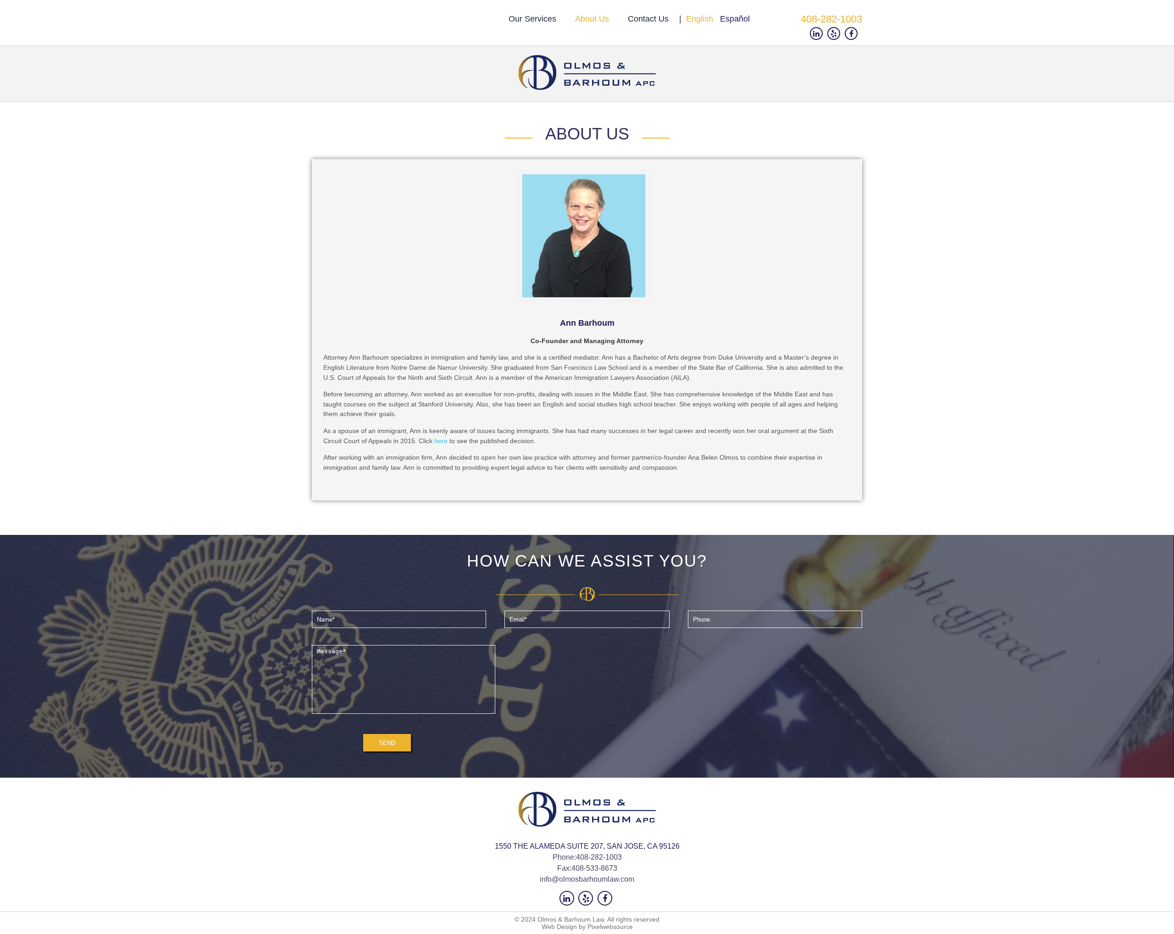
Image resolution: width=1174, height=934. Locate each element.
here (441, 441)
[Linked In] (818, 34)
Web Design (559, 926)
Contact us (648, 18)
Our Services (532, 18)
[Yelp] (836, 34)
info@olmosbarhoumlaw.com (587, 879)
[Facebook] (853, 34)
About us (592, 18)
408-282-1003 (831, 19)
